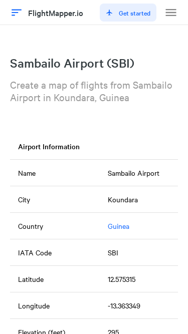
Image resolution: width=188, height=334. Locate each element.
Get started (134, 12)
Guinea (118, 226)
